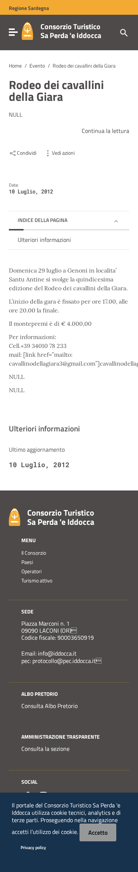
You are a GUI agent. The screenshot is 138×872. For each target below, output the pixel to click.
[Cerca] (123, 32)
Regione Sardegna (29, 8)
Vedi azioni (63, 153)
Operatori (31, 571)
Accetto (97, 832)
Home (15, 66)
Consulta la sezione (45, 748)
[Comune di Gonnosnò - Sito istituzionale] (14, 516)
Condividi (26, 153)
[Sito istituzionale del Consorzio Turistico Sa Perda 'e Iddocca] (27, 30)
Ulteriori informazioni (44, 239)
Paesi (27, 562)
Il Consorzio (33, 553)
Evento (37, 66)
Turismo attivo (36, 581)
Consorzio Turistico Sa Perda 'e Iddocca (70, 31)
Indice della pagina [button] (42, 220)
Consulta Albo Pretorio (49, 705)
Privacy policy (33, 847)
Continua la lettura (105, 130)
